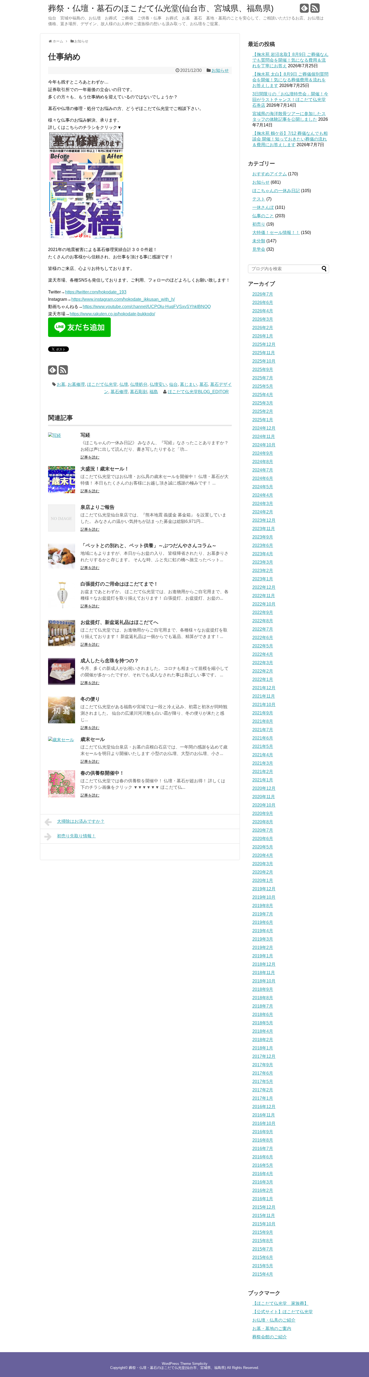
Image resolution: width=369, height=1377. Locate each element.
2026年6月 (262, 302)
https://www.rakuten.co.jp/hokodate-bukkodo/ (112, 314)
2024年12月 (264, 428)
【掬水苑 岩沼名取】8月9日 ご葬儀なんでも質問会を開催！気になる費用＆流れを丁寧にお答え (290, 60)
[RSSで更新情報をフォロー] (315, 10)
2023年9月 (262, 537)
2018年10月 (264, 981)
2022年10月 (264, 604)
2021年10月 (264, 704)
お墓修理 (76, 384)
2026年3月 (262, 319)
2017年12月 (264, 1056)
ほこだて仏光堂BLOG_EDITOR (198, 391)
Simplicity (199, 1364)
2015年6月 (262, 1257)
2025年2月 (262, 411)
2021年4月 (262, 755)
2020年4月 (262, 855)
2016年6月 (262, 1157)
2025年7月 (262, 378)
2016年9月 (262, 1131)
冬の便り (90, 699)
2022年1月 (262, 679)
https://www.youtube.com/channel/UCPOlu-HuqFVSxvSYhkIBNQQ (147, 306)
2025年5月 (262, 386)
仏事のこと (263, 215)
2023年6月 (262, 545)
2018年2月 (262, 1039)
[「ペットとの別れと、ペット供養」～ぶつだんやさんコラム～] (61, 568)
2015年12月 (264, 1207)
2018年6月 (262, 1014)
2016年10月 (264, 1123)
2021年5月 (262, 746)
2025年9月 (262, 369)
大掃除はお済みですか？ (81, 821)
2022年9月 (262, 612)
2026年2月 (262, 327)
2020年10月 (264, 805)
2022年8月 (262, 621)
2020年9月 (262, 813)
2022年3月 (262, 662)
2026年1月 (262, 336)
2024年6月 (262, 478)
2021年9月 (262, 713)
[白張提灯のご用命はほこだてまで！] (61, 606)
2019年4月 (262, 930)
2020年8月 (262, 822)
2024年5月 (262, 486)
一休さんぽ (263, 207)
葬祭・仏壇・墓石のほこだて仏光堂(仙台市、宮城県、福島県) (161, 8)
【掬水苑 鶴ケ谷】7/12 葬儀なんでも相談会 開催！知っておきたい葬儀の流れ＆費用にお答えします (290, 139)
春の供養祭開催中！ (102, 773)
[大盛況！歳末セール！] (61, 491)
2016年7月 (262, 1148)
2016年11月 (263, 1115)
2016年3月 (262, 1182)
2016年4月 (262, 1173)
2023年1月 (262, 579)
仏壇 (123, 384)
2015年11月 (263, 1215)
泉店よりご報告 (97, 507)
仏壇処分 (138, 384)
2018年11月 (263, 972)
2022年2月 (262, 671)
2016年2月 (262, 1190)
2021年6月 (262, 738)
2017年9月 (262, 1064)
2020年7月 (262, 830)
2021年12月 (264, 688)
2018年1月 (262, 1048)
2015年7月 (262, 1249)
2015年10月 (264, 1224)
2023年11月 (263, 528)
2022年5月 (262, 646)
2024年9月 (262, 453)
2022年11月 (263, 595)
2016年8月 (262, 1140)
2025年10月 (264, 361)
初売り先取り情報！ (76, 836)
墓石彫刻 (138, 391)
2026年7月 (262, 294)
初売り (258, 224)
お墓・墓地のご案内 (271, 1328)
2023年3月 (262, 562)
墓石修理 (119, 391)
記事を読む (89, 457)
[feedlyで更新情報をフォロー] (304, 10)
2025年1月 (262, 419)
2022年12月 (264, 587)
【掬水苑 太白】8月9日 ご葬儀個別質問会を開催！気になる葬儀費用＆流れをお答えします (290, 80)
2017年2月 (262, 1090)
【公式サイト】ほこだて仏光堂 (282, 1311)
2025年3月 (262, 403)
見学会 (258, 249)
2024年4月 (262, 495)
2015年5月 (262, 1266)
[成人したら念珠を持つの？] (61, 683)
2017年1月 (262, 1098)
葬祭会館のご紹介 (269, 1337)
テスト (258, 199)
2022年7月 (262, 629)
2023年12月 (264, 520)
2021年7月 (262, 729)
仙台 (173, 384)
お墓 (61, 384)
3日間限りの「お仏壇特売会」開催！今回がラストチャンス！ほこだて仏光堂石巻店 (290, 100)
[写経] (54, 435)
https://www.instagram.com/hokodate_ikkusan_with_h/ (123, 299)
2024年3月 (262, 503)
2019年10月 (264, 897)
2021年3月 (262, 763)
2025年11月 (263, 352)
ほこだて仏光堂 (102, 384)
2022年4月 (262, 654)
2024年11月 (263, 436)
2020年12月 (264, 788)
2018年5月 (262, 1023)
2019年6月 (262, 922)
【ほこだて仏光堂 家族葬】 (280, 1303)
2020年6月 (262, 838)
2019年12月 (264, 889)
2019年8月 (262, 905)
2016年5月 (262, 1165)
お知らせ (220, 70)
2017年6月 (262, 1073)
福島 (153, 391)
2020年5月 (262, 847)
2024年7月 (262, 470)
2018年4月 (262, 1031)
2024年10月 (264, 445)
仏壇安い (158, 384)
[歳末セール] (61, 739)
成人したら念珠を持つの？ (109, 660)
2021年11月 (263, 696)
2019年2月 (262, 947)
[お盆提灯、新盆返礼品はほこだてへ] (61, 645)
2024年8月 (262, 461)
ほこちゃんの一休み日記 (276, 190)
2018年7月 (262, 1006)
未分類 (258, 241)
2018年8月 (262, 997)
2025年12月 (264, 344)
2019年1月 (262, 956)
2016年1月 (262, 1198)
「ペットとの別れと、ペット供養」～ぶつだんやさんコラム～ (148, 545)
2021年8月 (262, 721)
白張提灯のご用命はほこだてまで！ (119, 584)
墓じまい (188, 384)
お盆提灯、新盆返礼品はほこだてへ (119, 622)
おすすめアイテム (269, 174)
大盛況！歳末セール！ (104, 469)
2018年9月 (262, 989)
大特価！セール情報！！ (276, 232)
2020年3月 (262, 863)
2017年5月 (262, 1081)
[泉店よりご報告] (61, 530)
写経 (85, 435)
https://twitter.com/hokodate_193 (95, 292)
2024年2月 (262, 512)
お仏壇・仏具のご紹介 (274, 1320)
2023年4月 (262, 554)
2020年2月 (262, 872)
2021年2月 (262, 771)
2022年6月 (262, 637)
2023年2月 (262, 570)
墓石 (203, 384)
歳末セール (92, 739)
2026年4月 (262, 311)
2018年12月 (264, 964)
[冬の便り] (61, 722)
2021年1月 (262, 780)
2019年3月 (262, 939)
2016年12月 (264, 1106)
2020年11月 (263, 796)
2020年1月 (262, 880)
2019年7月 (262, 914)
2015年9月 (262, 1232)
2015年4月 (262, 1274)
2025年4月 (262, 394)
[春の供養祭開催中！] (61, 796)
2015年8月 (262, 1240)
